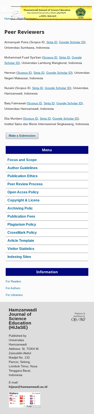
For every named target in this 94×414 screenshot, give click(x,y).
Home (8, 18)
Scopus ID (50, 57)
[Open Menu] (4, 8)
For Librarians (14, 295)
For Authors (13, 288)
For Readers (13, 281)
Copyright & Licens (23, 200)
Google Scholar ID (71, 42)
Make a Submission (22, 135)
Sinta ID (51, 42)
